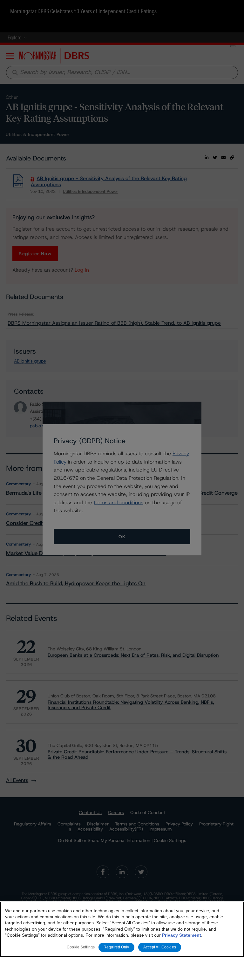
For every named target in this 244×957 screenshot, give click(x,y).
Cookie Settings (81, 947)
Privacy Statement (181, 935)
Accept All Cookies (159, 947)
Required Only (116, 947)
